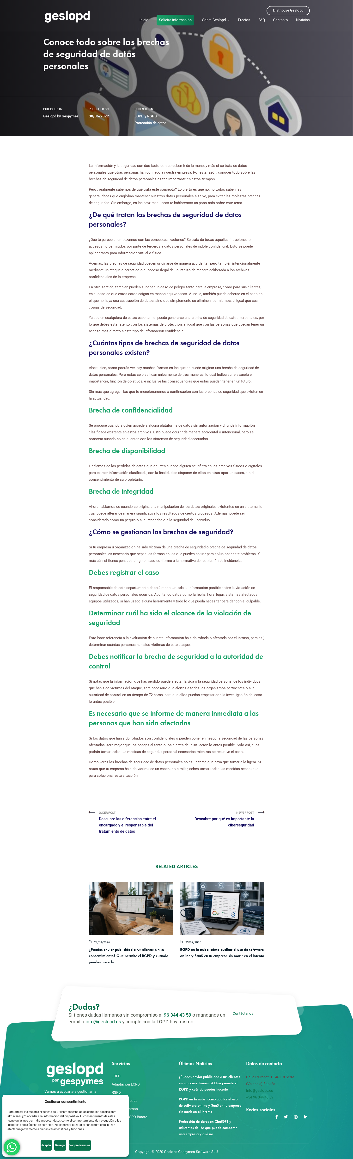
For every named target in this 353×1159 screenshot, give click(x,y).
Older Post (127, 822)
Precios (244, 20)
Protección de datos (150, 123)
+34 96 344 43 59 (259, 1097)
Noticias (303, 20)
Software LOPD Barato (129, 1117)
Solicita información (175, 20)
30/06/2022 (99, 116)
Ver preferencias (79, 1145)
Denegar (60, 1145)
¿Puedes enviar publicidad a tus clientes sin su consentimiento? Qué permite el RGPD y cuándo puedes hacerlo (128, 956)
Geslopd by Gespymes (61, 116)
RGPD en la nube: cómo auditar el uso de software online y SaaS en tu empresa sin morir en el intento (210, 1105)
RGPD (116, 1092)
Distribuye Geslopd (288, 10)
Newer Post (224, 819)
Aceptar (46, 1145)
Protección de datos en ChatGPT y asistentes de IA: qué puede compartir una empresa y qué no (208, 1127)
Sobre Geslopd (214, 20)
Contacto (280, 20)
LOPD (116, 1076)
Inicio (144, 20)
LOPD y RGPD (145, 116)
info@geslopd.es (103, 1022)
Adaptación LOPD (126, 1084)
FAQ (261, 20)
